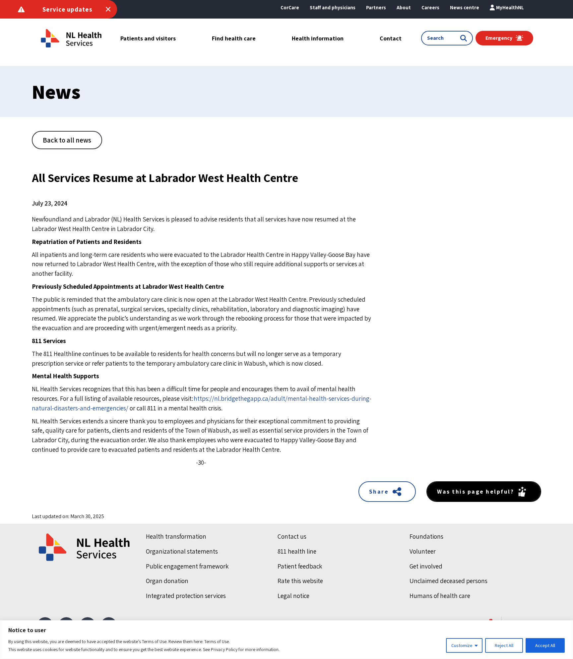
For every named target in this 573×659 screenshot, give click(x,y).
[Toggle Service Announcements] (108, 9)
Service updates (67, 9)
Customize (462, 645)
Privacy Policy (224, 649)
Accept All (545, 645)
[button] (404, 8)
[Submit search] (465, 38)
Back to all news (67, 140)
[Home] (85, 547)
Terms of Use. (217, 641)
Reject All (504, 645)
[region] (286, 639)
